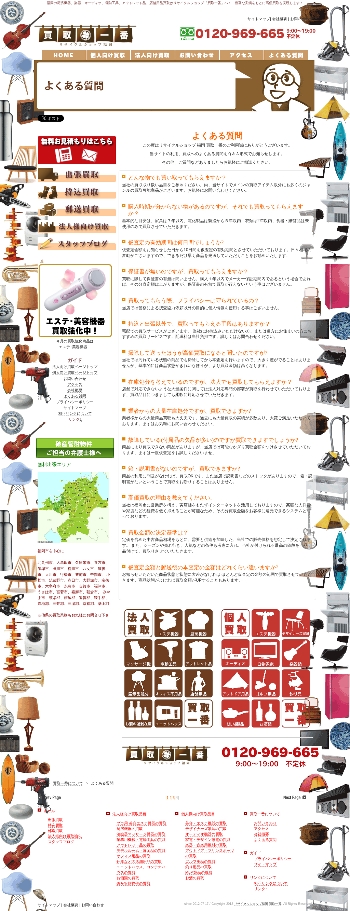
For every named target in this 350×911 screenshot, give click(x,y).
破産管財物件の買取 (133, 883)
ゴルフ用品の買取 (200, 861)
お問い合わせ (301, 19)
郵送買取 (55, 831)
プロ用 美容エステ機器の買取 (141, 823)
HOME (39, 783)
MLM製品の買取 (198, 872)
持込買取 (55, 825)
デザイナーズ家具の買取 (206, 829)
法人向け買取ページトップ (74, 367)
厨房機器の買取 (130, 829)
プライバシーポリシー (75, 402)
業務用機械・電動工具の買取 (141, 840)
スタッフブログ (61, 842)
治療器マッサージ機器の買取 (141, 834)
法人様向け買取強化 (65, 836)
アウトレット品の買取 (135, 845)
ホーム (49, 810)
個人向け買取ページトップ (74, 372)
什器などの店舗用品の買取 (139, 861)
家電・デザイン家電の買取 (207, 840)
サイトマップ (258, 19)
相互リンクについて (75, 413)
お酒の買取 (194, 878)
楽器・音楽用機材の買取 (206, 845)
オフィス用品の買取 (133, 856)
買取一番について (68, 783)
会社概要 (279, 19)
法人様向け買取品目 (129, 814)
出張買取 (55, 820)
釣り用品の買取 (198, 867)
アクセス (74, 384)
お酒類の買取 (128, 878)
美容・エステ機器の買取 (206, 823)
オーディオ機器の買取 (204, 834)
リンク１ (261, 889)
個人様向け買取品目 (198, 814)
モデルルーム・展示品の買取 (141, 850)
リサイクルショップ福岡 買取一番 (257, 904)
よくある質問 (75, 396)
